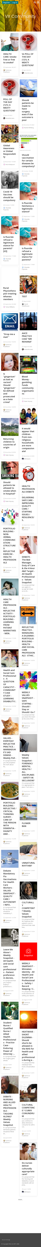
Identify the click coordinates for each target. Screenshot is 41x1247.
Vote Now (28, 40)
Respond (9, 43)
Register (6, 2)
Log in (14, 2)
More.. (20, 1199)
